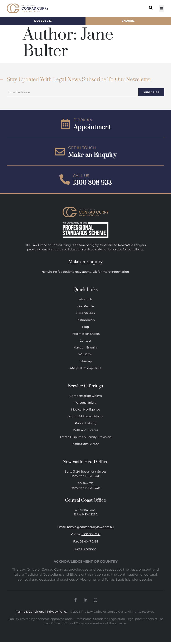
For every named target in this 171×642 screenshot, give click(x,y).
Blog (85, 327)
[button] (161, 8)
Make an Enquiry (85, 347)
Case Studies (85, 313)
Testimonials (85, 320)
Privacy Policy (57, 611)
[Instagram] (95, 600)
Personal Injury (86, 402)
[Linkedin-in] (85, 600)
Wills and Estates (85, 430)
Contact (85, 340)
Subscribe (151, 92)
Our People (85, 306)
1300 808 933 (91, 534)
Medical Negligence (85, 409)
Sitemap (85, 361)
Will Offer (85, 354)
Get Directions (85, 549)
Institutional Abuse (85, 444)
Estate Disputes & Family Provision (85, 437)
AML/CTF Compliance (85, 368)
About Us (85, 299)
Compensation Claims (85, 396)
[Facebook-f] (75, 600)
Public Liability (85, 423)
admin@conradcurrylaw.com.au (90, 527)
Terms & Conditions (30, 611)
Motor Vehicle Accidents (85, 416)
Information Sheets (86, 334)
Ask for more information (110, 272)
